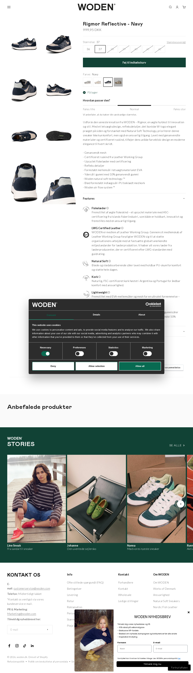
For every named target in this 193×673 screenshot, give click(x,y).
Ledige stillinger (128, 601)
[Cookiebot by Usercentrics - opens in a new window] (148, 304)
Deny (53, 366)
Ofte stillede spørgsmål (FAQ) (85, 582)
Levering (72, 594)
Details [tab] (96, 314)
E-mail (156, 642)
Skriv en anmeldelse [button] (170, 367)
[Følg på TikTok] (25, 646)
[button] (133, 215)
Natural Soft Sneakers (166, 601)
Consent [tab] (51, 315)
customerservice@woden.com (32, 588)
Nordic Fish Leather (165, 607)
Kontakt (123, 588)
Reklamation (74, 607)
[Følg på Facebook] (9, 646)
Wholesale (124, 594)
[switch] (79, 353)
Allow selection (97, 366)
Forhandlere (125, 582)
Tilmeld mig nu (152, 664)
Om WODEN (161, 582)
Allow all (139, 366)
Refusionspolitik (15, 661)
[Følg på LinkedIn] (32, 646)
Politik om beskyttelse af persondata (48, 661)
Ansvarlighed (161, 594)
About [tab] (141, 314)
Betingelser (74, 588)
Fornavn (121, 642)
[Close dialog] (188, 612)
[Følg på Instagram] (17, 646)
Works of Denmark (164, 588)
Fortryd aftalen (179, 667)
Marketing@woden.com (21, 613)
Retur (70, 601)
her (179, 658)
